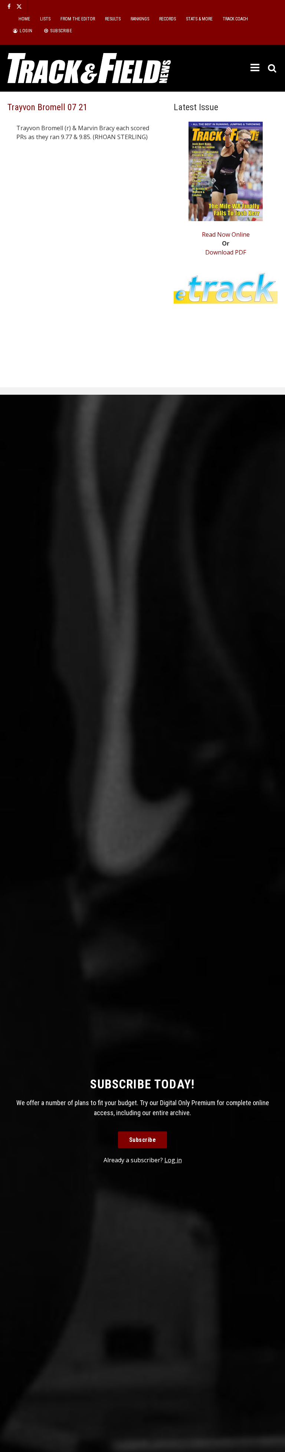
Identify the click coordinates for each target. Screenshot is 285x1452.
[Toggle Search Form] (273, 68)
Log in (173, 1160)
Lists (45, 19)
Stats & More (199, 19)
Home (24, 19)
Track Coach (235, 19)
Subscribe (142, 1139)
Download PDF (225, 252)
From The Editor (77, 19)
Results (113, 19)
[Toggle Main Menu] (255, 68)
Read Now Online (226, 234)
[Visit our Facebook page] (9, 6)
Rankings (140, 19)
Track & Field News (89, 68)
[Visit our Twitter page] (19, 6)
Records (167, 19)
